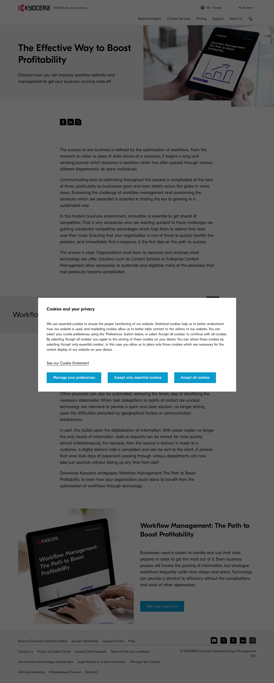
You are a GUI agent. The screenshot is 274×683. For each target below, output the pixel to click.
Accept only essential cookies (137, 377)
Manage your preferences (74, 377)
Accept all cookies (195, 377)
